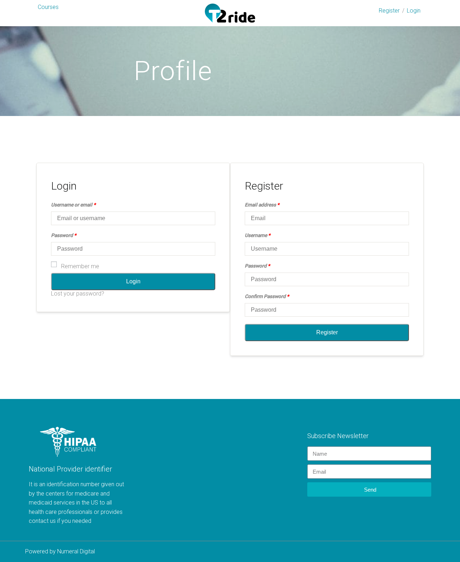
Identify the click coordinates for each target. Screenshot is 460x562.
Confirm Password (267, 296)
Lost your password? (77, 293)
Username (257, 235)
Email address (262, 205)
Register (389, 10)
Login (413, 10)
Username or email (73, 205)
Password (63, 235)
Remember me (80, 266)
